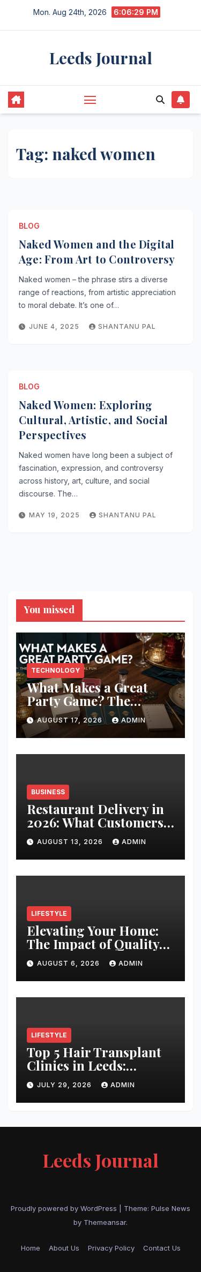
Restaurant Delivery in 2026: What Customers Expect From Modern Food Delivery (95, 828)
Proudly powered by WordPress (65, 1208)
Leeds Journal (100, 58)
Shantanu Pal (127, 326)
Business (48, 792)
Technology (55, 670)
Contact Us (162, 1248)
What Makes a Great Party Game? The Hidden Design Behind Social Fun (96, 707)
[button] (160, 99)
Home (30, 1248)
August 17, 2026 (71, 720)
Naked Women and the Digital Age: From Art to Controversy (97, 251)
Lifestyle (49, 913)
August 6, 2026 (69, 963)
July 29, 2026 (65, 1085)
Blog (29, 225)
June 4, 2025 (55, 326)
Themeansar (105, 1222)
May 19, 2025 (55, 515)
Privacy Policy (111, 1248)
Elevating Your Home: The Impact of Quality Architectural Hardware (100, 944)
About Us (64, 1248)
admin (133, 720)
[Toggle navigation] (90, 99)
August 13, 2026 (71, 842)
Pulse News (170, 1208)
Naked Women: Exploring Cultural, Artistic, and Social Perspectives (93, 419)
